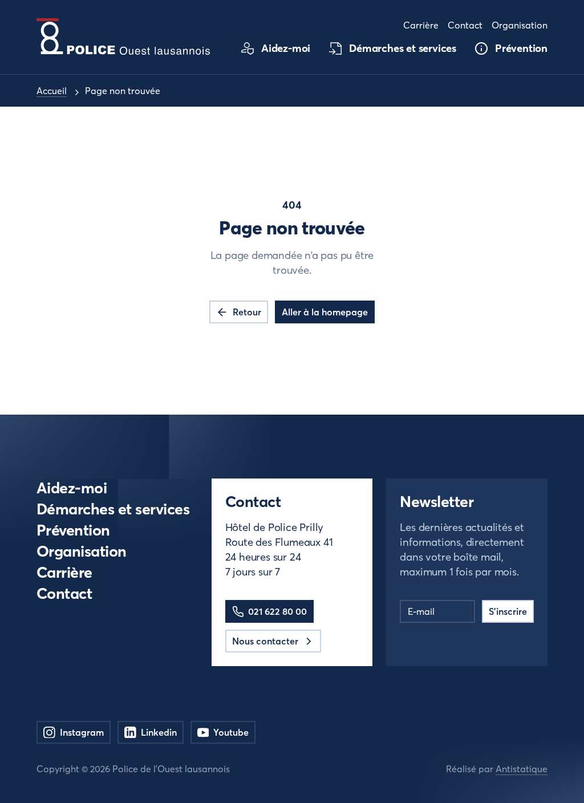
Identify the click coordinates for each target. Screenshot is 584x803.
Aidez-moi (71, 487)
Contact (64, 593)
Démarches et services (112, 509)
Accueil (51, 90)
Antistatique (522, 768)
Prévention (73, 530)
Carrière (64, 572)
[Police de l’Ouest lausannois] (123, 36)
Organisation (81, 551)
